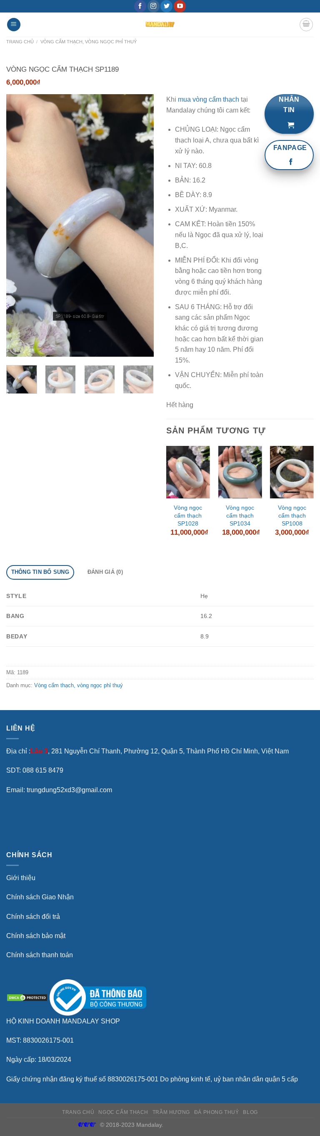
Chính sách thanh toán (39, 954)
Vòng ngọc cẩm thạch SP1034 (240, 515)
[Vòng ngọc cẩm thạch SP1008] (292, 472)
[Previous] (19, 225)
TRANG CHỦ (78, 1112)
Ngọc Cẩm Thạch (123, 1112)
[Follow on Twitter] (166, 6)
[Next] (140, 225)
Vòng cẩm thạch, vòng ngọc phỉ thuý (88, 41)
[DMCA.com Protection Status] (27, 997)
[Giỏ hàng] (306, 24)
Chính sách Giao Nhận (40, 897)
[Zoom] (17, 347)
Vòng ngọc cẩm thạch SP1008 (292, 515)
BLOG (250, 1112)
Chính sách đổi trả (33, 916)
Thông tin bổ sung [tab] (40, 572)
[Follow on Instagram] (154, 6)
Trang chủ (20, 41)
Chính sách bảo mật (35, 935)
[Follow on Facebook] (140, 6)
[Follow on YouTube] (180, 6)
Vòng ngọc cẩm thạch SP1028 (188, 515)
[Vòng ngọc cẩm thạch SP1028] (188, 472)
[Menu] (13, 25)
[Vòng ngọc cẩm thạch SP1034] (240, 472)
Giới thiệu (20, 877)
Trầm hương (171, 1112)
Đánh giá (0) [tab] (105, 572)
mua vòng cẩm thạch (208, 99)
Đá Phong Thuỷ (216, 1112)
